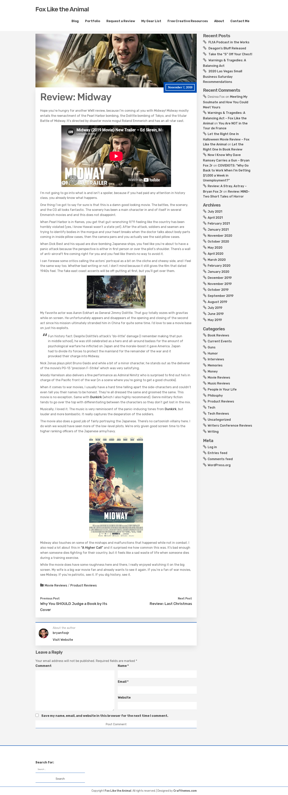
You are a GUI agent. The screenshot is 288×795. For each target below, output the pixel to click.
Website (124, 697)
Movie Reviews (56, 585)
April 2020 (215, 254)
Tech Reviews (218, 413)
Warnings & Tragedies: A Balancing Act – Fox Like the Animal (225, 118)
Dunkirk (96, 397)
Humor (213, 353)
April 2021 (215, 217)
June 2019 (216, 314)
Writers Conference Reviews (230, 425)
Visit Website (63, 640)
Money (213, 371)
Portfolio (92, 21)
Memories (215, 365)
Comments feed (220, 459)
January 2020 (218, 272)
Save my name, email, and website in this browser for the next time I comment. (104, 716)
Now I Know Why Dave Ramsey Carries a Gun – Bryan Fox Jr (226, 160)
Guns (212, 347)
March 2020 (217, 260)
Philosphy (215, 395)
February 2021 (219, 223)
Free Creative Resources (188, 21)
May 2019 (215, 320)
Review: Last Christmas (171, 603)
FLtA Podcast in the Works (228, 42)
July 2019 (215, 308)
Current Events (220, 341)
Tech (211, 407)
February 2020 (219, 265)
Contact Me (239, 21)
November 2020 (220, 236)
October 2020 (218, 241)
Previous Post (50, 598)
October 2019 (218, 290)
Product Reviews (83, 585)
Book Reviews (218, 335)
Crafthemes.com (185, 790)
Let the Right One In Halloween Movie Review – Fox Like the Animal (226, 139)
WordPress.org (219, 465)
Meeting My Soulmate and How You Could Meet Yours (225, 102)
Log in (212, 447)
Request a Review (120, 21)
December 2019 (220, 278)
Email (123, 682)
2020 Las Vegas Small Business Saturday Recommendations (222, 76)
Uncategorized (219, 420)
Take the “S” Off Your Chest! (230, 54)
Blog (75, 21)
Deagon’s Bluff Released (227, 48)
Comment (43, 666)
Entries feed (217, 453)
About (219, 21)
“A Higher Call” (92, 547)
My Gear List (151, 21)
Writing (213, 431)
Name (123, 666)
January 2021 (218, 229)
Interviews (216, 359)
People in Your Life (222, 389)
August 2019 (217, 302)
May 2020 (215, 247)
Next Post (185, 598)
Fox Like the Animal (62, 9)
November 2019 (220, 284)
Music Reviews (219, 383)
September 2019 (221, 296)
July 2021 (215, 211)
